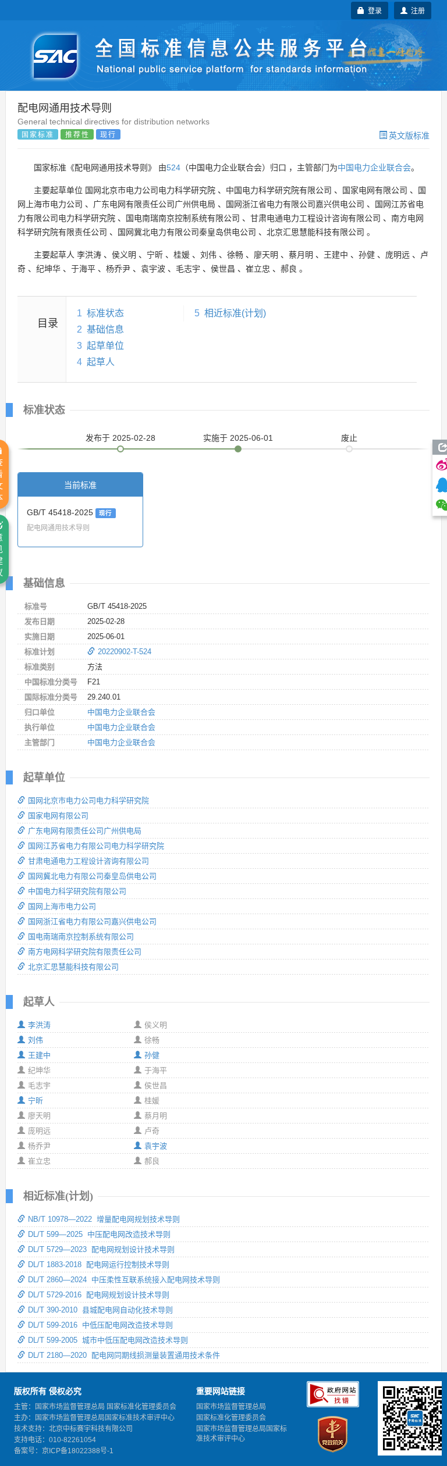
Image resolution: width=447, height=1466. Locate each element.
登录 (373, 10)
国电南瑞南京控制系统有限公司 (81, 936)
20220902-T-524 (124, 651)
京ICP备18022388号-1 (77, 1451)
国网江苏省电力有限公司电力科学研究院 (96, 845)
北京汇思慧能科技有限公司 (73, 966)
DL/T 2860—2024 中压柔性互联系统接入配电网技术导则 (124, 1279)
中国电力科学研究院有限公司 (77, 891)
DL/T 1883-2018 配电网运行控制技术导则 (98, 1264)
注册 (416, 10)
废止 (349, 438)
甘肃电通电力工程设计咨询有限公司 (88, 861)
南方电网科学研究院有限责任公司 (84, 951)
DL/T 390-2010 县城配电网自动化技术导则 (100, 1310)
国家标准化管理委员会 (231, 1418)
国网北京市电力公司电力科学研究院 (88, 800)
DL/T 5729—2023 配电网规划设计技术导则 (101, 1249)
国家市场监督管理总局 (231, 1407)
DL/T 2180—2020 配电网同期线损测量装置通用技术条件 (124, 1355)
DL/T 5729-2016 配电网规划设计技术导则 (98, 1294)
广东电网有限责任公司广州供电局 (84, 830)
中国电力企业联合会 (374, 167)
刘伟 (35, 1040)
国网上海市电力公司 (62, 906)
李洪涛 (39, 1025)
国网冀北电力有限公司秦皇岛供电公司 (92, 876)
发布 (120, 438)
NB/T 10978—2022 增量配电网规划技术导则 (104, 1219)
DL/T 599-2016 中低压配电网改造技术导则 (100, 1325)
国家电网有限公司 (58, 815)
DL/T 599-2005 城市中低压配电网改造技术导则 (108, 1340)
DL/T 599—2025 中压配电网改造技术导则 (99, 1234)
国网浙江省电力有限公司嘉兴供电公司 (92, 921)
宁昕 (35, 1100)
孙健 (151, 1055)
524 (173, 167)
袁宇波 (155, 1146)
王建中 (39, 1055)
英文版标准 (409, 135)
